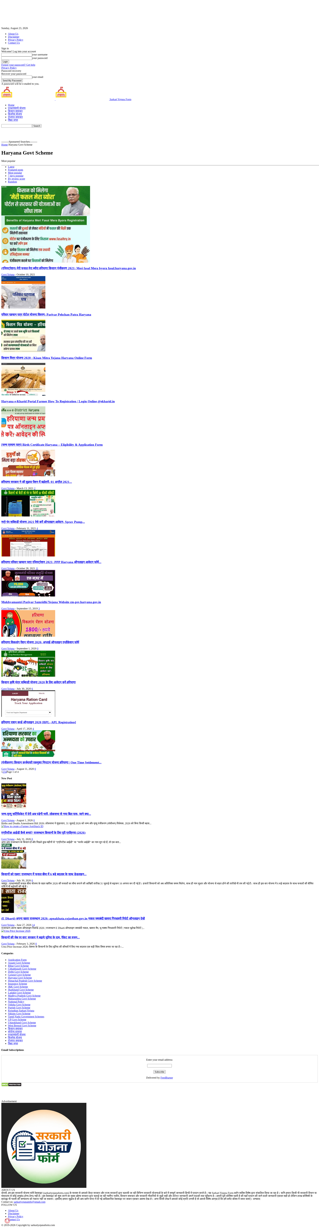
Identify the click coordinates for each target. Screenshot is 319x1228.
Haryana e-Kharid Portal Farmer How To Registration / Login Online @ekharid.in (58, 401)
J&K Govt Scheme (18, 986)
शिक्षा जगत (13, 120)
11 (37, 568)
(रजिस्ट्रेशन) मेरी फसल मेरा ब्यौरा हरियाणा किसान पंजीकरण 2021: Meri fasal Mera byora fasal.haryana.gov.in (68, 268)
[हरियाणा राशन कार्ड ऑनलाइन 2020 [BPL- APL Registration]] (28, 716)
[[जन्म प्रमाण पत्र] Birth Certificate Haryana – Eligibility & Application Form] (23, 438)
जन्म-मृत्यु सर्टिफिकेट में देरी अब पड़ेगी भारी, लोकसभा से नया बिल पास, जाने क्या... (46, 814)
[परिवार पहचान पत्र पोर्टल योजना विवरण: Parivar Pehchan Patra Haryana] (23, 308)
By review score (16, 178)
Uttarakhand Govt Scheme (22, 1022)
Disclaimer (13, 36)
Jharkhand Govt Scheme (21, 989)
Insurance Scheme (17, 983)
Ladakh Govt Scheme (19, 992)
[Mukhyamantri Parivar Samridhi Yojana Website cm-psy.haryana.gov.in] (28, 595)
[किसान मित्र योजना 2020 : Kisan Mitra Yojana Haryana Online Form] (23, 351)
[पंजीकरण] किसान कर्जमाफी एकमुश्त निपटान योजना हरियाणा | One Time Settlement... (51, 762)
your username (40, 54)
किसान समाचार (15, 111)
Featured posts (15, 169)
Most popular (15, 172)
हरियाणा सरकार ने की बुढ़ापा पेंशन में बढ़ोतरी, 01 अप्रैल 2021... (36, 482)
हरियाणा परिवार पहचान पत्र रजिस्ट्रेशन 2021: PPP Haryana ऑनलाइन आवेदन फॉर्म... (51, 562)
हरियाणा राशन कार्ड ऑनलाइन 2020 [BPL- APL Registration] (38, 722)
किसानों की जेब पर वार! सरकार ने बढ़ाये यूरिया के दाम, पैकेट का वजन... (40, 937)
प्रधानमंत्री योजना (17, 108)
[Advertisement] (97, 135)
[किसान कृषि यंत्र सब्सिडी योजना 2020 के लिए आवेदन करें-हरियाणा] (28, 675)
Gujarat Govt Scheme (19, 974)
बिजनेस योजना (15, 114)
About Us (13, 33)
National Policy (16, 1001)
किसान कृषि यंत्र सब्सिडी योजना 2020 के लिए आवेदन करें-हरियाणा (38, 682)
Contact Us (14, 42)
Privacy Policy (15, 39)
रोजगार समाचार (15, 117)
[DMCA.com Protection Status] (11, 1085)
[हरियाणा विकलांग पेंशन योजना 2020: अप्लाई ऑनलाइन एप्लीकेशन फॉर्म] (28, 635)
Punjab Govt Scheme (19, 1007)
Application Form (17, 959)
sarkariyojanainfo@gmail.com (29, 1201)
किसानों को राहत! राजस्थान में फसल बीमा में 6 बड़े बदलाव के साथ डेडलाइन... (44, 874)
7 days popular (15, 175)
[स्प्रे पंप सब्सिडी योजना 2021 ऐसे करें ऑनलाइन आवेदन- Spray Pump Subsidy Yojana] (28, 515)
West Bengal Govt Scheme (22, 1025)
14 (33, 925)
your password (40, 58)
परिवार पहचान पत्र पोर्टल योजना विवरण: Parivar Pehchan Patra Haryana (46, 314)
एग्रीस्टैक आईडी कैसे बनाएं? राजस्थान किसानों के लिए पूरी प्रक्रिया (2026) (43, 832)
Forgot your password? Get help (18, 64)
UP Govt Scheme (17, 1019)
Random (12, 181)
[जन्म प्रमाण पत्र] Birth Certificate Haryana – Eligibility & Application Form (52, 444)
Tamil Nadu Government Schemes (26, 1016)
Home (11, 105)
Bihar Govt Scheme (18, 965)
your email (37, 77)
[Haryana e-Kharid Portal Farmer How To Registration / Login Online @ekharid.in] (23, 394)
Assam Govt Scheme (19, 962)
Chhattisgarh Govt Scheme (22, 968)
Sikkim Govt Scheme (19, 1013)
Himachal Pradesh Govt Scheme (25, 980)
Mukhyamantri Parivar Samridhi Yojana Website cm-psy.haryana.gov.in (51, 602)
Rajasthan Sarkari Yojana (21, 1010)
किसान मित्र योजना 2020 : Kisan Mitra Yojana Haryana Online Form (46, 358)
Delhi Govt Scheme (18, 971)
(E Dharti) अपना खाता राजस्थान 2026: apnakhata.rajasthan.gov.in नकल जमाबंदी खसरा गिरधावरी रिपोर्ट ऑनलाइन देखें (73, 918)
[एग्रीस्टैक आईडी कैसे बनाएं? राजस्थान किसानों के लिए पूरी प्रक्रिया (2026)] (22, 826)
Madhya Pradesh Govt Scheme (24, 995)
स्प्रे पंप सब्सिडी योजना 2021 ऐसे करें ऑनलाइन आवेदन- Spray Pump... (43, 522)
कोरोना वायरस (15, 1031)
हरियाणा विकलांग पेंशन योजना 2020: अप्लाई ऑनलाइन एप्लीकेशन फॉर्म (40, 642)
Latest (11, 166)
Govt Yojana (7, 274)
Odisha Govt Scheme (19, 1004)
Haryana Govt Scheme (20, 977)
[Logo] (28, 99)
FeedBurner (166, 1077)
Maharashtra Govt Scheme (22, 998)
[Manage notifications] (7, 1220)
